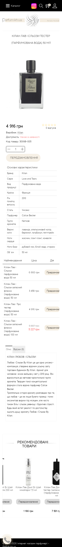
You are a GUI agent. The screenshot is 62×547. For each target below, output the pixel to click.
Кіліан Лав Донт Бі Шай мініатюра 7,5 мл (22, 488)
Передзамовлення (23, 157)
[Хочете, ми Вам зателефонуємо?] (7, 540)
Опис (8, 349)
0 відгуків (51, 127)
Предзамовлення (53, 272)
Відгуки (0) (18, 349)
